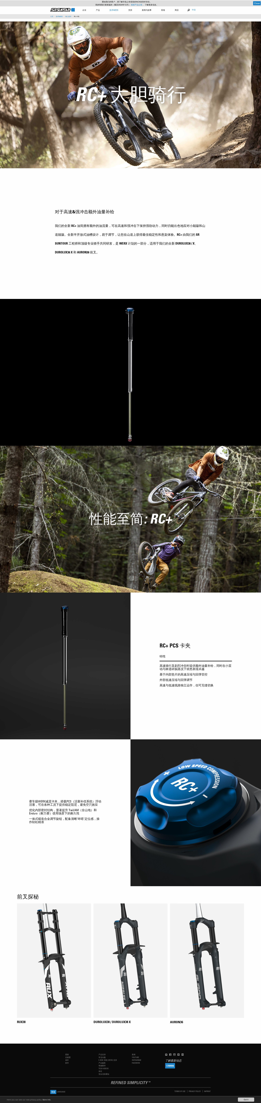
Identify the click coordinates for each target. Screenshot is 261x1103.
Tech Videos (103, 1068)
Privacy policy (195, 1091)
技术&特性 (59, 16)
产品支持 (102, 1054)
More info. (47, 1099)
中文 (194, 10)
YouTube (135, 1057)
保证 (100, 1071)
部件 (67, 1063)
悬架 (67, 1054)
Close (257, 3)
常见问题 (102, 1057)
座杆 (67, 1060)
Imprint (207, 1091)
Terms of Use (180, 1091)
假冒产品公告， (138, 5)
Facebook (136, 1063)
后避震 (68, 1057)
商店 (177, 10)
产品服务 (102, 1063)
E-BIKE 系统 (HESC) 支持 (108, 1060)
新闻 (133, 1054)
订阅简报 (170, 1066)
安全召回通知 (104, 1074)
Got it (246, 1099)
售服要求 (102, 1065)
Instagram (136, 1060)
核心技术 (68, 16)
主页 (51, 16)
